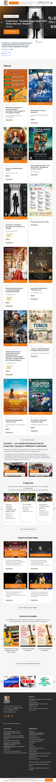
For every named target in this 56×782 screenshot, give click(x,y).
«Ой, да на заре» (26, 504)
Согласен (49, 780)
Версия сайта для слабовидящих (12, 723)
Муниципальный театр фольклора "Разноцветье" (12, 733)
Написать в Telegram (11, 716)
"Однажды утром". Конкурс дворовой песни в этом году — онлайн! (11, 650)
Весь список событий (28, 529)
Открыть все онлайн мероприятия (28, 663)
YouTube (8, 716)
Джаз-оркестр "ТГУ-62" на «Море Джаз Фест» (44, 506)
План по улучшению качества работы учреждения (38, 756)
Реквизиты (31, 731)
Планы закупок (33, 751)
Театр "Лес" (40, 555)
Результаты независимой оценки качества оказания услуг (40, 754)
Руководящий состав (34, 737)
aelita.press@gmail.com (10, 712)
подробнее (36, 779)
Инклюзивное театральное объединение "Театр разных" (41, 585)
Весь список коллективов (28, 607)
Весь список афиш (28, 440)
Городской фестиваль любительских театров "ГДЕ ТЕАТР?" (40, 700)
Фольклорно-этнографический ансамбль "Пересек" (15, 553)
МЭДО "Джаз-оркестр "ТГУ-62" (12, 731)
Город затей (32, 710)
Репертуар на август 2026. (40, 222)
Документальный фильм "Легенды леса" (39, 289)
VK (5, 716)
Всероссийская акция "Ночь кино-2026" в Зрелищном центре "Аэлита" (40, 167)
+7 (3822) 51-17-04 (45, 4)
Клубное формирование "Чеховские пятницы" (15, 753)
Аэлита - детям (33, 706)
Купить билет (13, 3)
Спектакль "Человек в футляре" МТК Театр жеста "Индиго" (15, 226)
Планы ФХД (32, 746)
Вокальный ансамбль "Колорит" (12, 740)
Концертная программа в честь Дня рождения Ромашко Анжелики (14, 290)
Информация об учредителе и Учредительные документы (36, 733)
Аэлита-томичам (33, 702)
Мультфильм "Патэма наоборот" (38, 111)
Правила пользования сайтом (36, 748)
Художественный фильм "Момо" (14, 169)
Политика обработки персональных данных (40, 762)
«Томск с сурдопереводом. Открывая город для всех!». (40, 349)
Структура (31, 743)
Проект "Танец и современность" (15, 585)
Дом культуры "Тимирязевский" (12, 742)
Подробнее (9, 26)
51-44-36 (43, 2)
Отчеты (31, 744)
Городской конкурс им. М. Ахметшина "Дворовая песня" (38, 704)
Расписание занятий (34, 759)
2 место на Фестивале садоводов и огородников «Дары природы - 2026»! (11, 508)
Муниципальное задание (35, 741)
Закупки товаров (33, 750)
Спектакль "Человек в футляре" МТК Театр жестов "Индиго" (26, 22)
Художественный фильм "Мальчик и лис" (14, 421)
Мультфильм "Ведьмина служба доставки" (39, 421)
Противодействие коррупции (36, 739)
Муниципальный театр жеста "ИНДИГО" (14, 736)
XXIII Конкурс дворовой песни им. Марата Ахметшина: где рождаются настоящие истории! (15, 110)
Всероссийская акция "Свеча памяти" (38, 708)
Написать (4, 53)
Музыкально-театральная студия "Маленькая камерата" (12, 744)
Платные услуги (33, 736)
